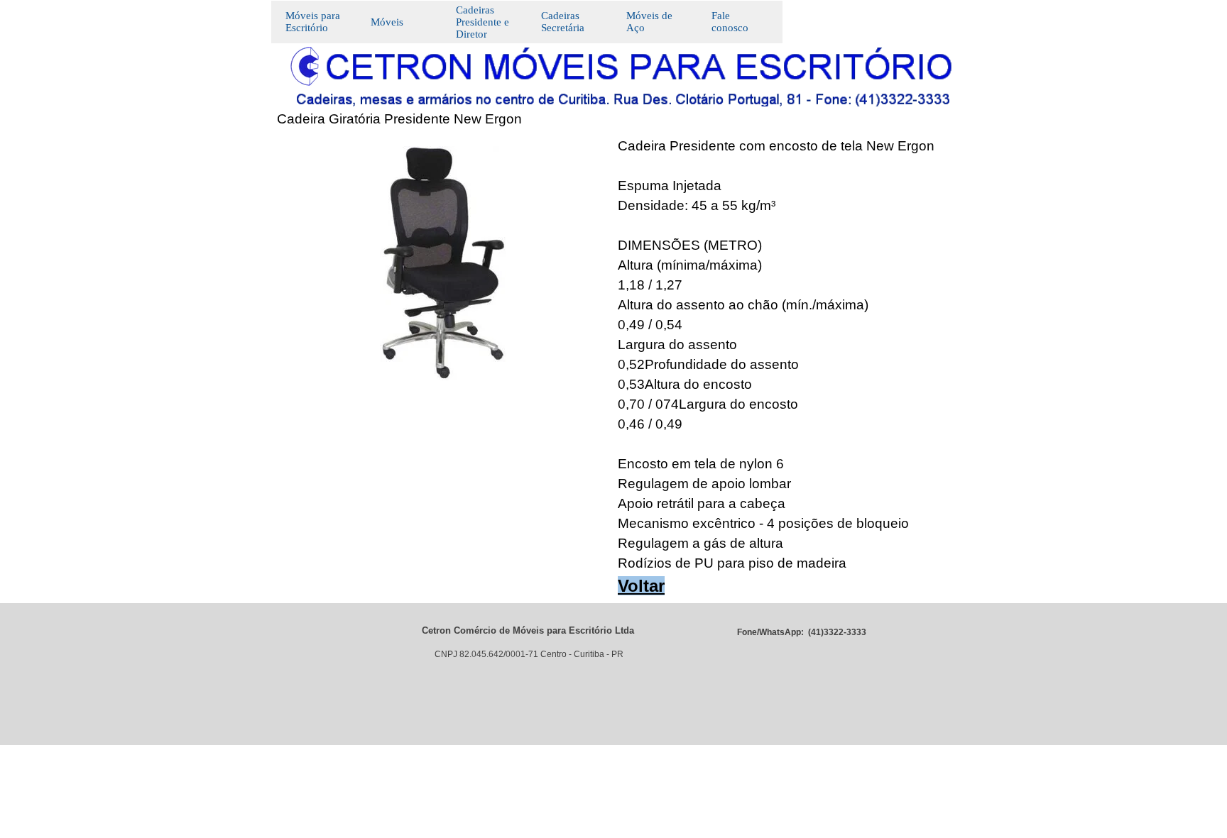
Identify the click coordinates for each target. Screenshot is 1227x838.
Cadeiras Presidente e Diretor (482, 22)
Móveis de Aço (649, 21)
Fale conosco (729, 21)
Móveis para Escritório (312, 21)
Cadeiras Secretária (562, 21)
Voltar (641, 585)
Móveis (387, 22)
